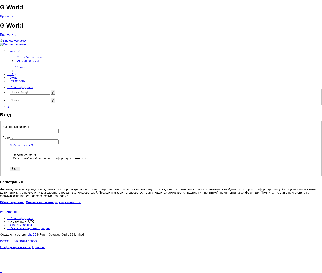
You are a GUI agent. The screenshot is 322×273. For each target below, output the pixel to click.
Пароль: (8, 137)
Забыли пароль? (21, 145)
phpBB (32, 234)
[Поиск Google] (53, 92)
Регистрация (9, 211)
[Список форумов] (13, 41)
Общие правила (12, 202)
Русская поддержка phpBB (18, 240)
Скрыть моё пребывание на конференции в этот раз (49, 158)
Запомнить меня (24, 155)
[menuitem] (28, 57)
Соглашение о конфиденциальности (53, 202)
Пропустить (8, 16)
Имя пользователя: (15, 126)
